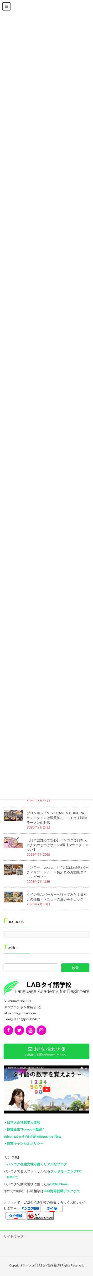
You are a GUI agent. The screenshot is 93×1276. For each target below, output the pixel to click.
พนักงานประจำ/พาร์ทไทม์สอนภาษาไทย (32, 1136)
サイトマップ (14, 1236)
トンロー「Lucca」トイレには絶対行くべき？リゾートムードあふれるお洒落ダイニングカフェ (58, 872)
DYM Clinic (59, 1184)
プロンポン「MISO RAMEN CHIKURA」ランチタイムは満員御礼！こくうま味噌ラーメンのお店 (57, 817)
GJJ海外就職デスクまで (62, 1191)
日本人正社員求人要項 (23, 1122)
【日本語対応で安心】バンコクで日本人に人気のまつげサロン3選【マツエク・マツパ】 (58, 845)
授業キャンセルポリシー (25, 1143)
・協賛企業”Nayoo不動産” (24, 1129)
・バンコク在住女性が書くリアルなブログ (35, 1164)
